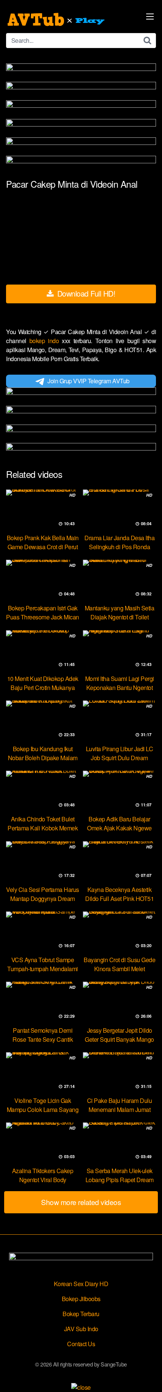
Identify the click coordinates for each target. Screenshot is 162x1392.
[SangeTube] (57, 19)
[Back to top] (149, 1375)
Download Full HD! (85, 293)
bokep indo (45, 340)
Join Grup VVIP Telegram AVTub (88, 381)
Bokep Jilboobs (81, 1298)
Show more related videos (81, 1202)
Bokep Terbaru (81, 1313)
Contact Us (81, 1343)
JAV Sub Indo (81, 1328)
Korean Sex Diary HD (81, 1283)
